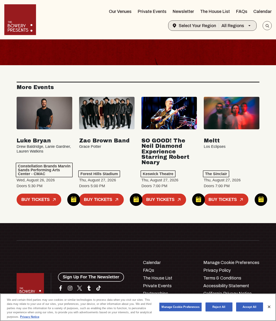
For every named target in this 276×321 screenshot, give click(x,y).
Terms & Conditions (222, 278)
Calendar (262, 11)
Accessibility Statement (226, 285)
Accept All (249, 307)
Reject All (218, 307)
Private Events (152, 11)
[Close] (269, 307)
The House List (215, 11)
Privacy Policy (217, 270)
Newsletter (183, 11)
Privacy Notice (29, 316)
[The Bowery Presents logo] (20, 19)
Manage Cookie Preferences (180, 307)
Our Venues (120, 11)
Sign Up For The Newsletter (91, 277)
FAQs (241, 11)
